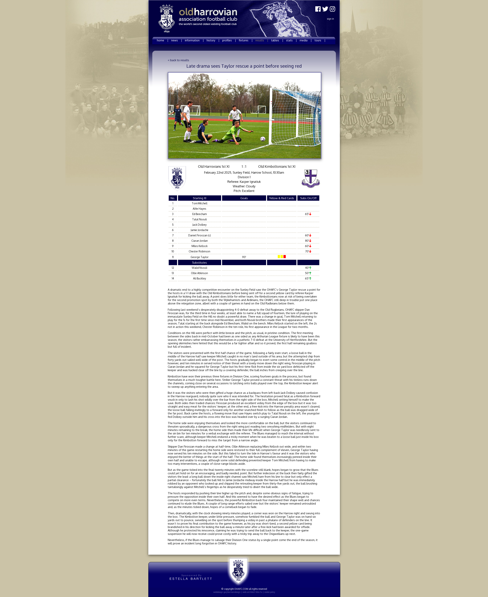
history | (213, 40)
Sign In (330, 18)
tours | (320, 40)
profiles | (229, 40)
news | (176, 40)
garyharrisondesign (232, 592)
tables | (277, 40)
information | (194, 40)
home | (162, 40)
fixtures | (246, 40)
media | (306, 40)
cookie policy (269, 592)
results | (261, 40)
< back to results (178, 60)
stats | (291, 40)
